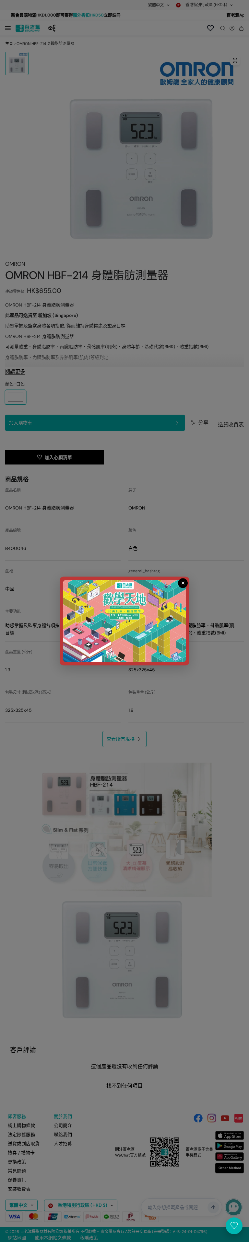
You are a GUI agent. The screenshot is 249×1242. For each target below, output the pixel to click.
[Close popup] (183, 583)
